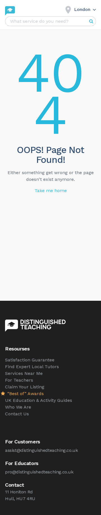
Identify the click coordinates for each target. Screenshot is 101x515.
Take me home (51, 190)
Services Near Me (24, 373)
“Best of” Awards (25, 393)
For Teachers (19, 380)
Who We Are (18, 407)
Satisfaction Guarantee (29, 360)
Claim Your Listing (24, 386)
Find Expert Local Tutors (32, 366)
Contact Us (17, 413)
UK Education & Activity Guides (38, 400)
